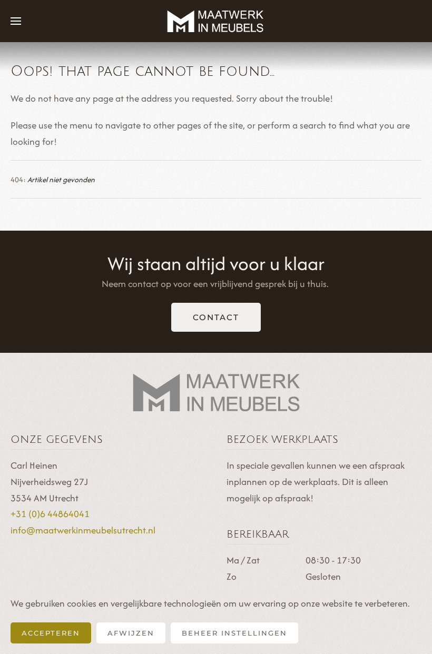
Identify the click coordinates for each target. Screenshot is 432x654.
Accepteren (51, 633)
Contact (216, 317)
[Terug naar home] (216, 21)
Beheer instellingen (234, 633)
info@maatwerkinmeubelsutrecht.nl (83, 530)
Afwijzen (130, 633)
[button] (16, 21)
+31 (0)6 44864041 (50, 513)
